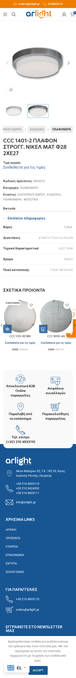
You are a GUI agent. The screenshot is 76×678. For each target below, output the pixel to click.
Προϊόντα (13, 538)
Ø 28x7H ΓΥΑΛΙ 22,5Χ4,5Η (56, 238)
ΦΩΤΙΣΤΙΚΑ (31, 199)
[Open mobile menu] (5, 14)
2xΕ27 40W (65, 248)
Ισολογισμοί (15, 572)
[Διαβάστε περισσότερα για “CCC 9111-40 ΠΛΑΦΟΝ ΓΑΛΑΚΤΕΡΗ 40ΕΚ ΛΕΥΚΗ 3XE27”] (7, 329)
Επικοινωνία (15, 555)
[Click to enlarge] (11, 90)
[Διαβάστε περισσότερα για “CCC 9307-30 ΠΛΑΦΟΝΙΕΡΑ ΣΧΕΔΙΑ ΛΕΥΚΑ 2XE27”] (43, 329)
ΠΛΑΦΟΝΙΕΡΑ (61, 129)
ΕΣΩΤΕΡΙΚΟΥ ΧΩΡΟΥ (31, 194)
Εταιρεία (12, 546)
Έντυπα (11, 563)
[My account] (64, 14)
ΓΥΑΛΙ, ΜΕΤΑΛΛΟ (61, 270)
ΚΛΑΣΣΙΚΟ (37, 129)
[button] (7, 63)
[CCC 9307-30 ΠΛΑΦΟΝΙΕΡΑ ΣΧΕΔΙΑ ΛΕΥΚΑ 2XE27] (56, 316)
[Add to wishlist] (31, 305)
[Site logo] (39, 14)
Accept (38, 670)
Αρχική (11, 529)
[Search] (14, 14)
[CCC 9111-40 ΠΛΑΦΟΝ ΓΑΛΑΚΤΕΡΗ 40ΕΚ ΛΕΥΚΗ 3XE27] (20, 316)
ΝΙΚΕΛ (68, 259)
